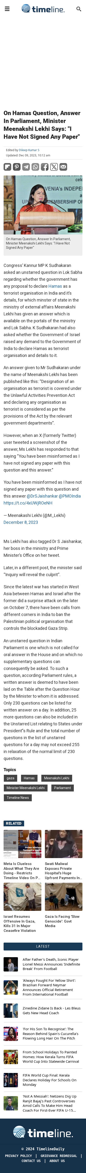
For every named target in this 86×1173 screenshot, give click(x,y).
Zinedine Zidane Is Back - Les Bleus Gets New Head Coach (52, 1010)
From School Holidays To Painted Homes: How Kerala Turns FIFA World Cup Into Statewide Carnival (51, 1057)
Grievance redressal (59, 1155)
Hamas (55, 286)
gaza (10, 778)
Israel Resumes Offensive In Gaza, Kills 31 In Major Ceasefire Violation (20, 923)
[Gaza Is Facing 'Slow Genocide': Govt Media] (22, 897)
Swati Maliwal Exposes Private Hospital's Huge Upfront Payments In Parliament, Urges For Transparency (63, 871)
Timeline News (18, 798)
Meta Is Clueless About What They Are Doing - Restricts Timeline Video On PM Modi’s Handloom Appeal (22, 871)
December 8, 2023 (21, 522)
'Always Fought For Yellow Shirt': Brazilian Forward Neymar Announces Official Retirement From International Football (49, 987)
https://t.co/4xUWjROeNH (28, 502)
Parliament (62, 788)
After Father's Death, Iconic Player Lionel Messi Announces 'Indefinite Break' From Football (51, 964)
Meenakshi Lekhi (56, 778)
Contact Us (31, 1160)
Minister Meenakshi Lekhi (26, 788)
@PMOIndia (70, 496)
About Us (57, 1160)
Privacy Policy (18, 1155)
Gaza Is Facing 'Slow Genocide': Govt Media (62, 921)
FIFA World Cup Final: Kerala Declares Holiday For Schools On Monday (49, 1080)
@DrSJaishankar (42, 496)
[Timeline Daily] (43, 8)
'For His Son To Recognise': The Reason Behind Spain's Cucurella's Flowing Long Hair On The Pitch (50, 1033)
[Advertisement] (43, 60)
